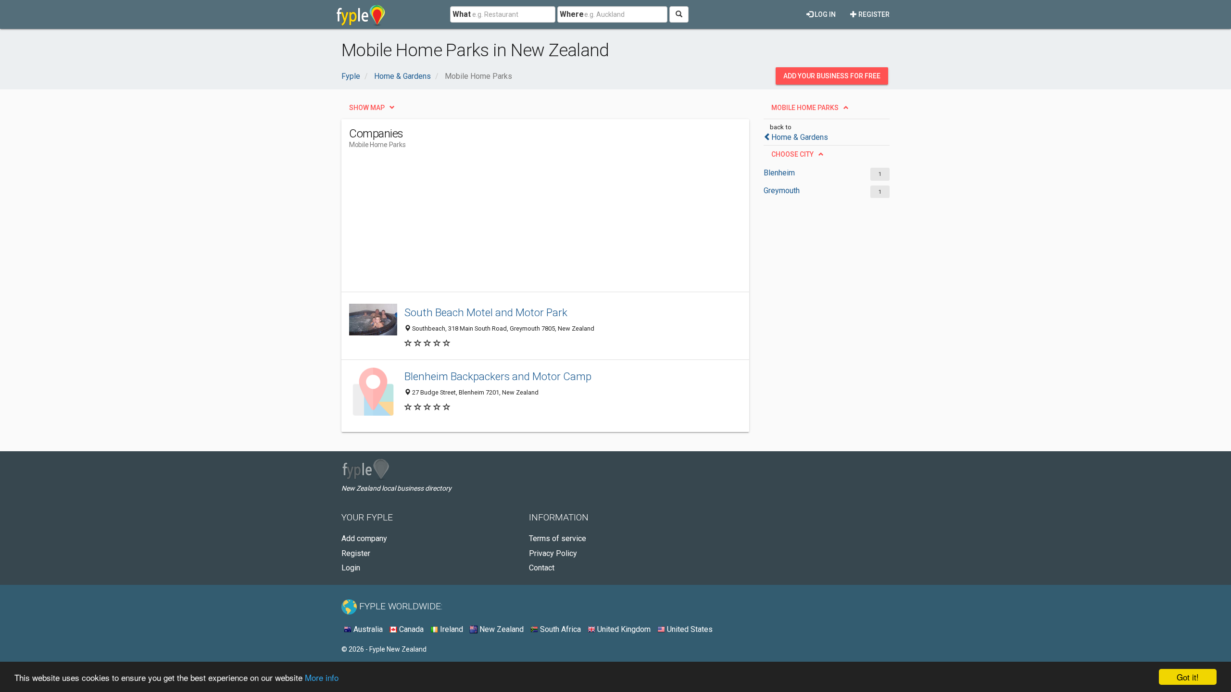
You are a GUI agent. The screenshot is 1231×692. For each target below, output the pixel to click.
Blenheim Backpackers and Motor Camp (497, 376)
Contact (541, 567)
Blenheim (779, 172)
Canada (410, 629)
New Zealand (500, 629)
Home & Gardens (799, 137)
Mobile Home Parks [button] (805, 107)
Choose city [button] (792, 154)
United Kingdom (623, 629)
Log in (824, 14)
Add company (364, 538)
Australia (367, 629)
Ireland (450, 629)
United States (689, 629)
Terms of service (557, 538)
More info (322, 677)
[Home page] (361, 14)
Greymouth (782, 190)
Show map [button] (367, 107)
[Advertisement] (524, 224)
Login (350, 567)
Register (873, 14)
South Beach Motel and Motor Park (485, 312)
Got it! (1188, 677)
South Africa (559, 629)
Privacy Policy (553, 553)
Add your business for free (831, 76)
